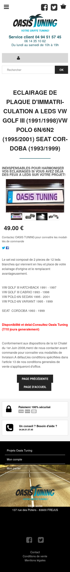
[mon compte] (18, 58)
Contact (35, 552)
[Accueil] (35, 23)
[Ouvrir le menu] (6, 7)
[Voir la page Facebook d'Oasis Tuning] (29, 540)
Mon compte (14, 459)
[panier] (63, 6)
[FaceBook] (7, 247)
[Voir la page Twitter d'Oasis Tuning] (41, 540)
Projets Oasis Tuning (19, 450)
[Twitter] (3, 247)
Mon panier (14, 468)
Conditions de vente (35, 556)
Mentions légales (35, 560)
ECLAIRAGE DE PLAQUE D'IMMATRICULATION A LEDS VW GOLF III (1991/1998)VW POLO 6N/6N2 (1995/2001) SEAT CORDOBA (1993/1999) (35, 120)
